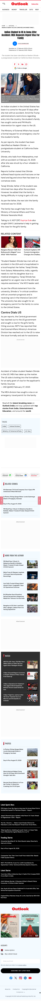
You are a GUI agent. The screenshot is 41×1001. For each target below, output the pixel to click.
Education (6, 411)
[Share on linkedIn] (22, 64)
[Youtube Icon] (30, 978)
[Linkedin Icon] (25, 978)
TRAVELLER (23, 9)
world (28, 411)
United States (15, 426)
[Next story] (39, 500)
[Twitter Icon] (15, 978)
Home (3, 26)
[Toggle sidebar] (5, 3)
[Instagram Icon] (20, 978)
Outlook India (8, 405)
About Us (7, 989)
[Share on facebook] (15, 64)
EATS (31, 9)
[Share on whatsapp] (26, 64)
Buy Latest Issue (11, 954)
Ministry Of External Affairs (12, 431)
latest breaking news (22, 403)
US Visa (27, 431)
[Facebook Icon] (11, 978)
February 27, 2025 (22, 387)
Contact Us (16, 989)
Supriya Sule (26, 220)
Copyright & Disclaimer (29, 989)
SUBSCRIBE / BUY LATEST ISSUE (20, 970)
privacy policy (22, 965)
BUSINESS (5, 9)
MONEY (14, 9)
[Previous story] (1, 500)
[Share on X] (18, 64)
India (4, 426)
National (11, 26)
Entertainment (26, 408)
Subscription (10, 950)
